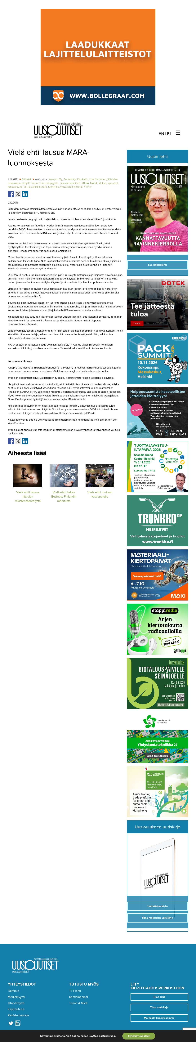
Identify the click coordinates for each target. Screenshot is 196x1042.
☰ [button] (178, 133)
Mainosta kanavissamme (159, 1018)
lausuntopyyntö (49, 183)
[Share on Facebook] (11, 194)
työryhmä (53, 186)
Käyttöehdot (16, 1009)
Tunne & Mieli (78, 1003)
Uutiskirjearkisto (157, 906)
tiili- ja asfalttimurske (35, 186)
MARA (85, 183)
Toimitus (13, 991)
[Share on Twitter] (18, 194)
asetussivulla (107, 1036)
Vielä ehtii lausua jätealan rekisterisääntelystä (28, 496)
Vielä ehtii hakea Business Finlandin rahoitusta (63, 496)
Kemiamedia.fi (78, 997)
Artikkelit (27, 179)
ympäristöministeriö (71, 186)
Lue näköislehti (157, 264)
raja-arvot (113, 183)
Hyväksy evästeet (138, 1036)
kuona (35, 183)
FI (169, 133)
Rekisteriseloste (18, 1015)
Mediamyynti (16, 997)
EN (161, 133)
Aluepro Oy (55, 179)
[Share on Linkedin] (25, 194)
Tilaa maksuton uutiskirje (157, 917)
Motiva (102, 183)
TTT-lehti (75, 991)
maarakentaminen (70, 183)
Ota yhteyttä (16, 1003)
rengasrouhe (15, 186)
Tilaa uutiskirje (159, 1007)
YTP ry (87, 186)
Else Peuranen (97, 179)
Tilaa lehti (159, 997)
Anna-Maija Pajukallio (76, 179)
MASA (93, 183)
